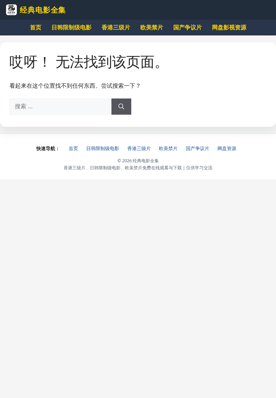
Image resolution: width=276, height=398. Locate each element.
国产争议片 (187, 27)
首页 (35, 27)
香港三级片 (116, 27)
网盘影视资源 (229, 27)
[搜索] (121, 106)
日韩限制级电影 (71, 27)
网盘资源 (226, 148)
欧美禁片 (151, 27)
